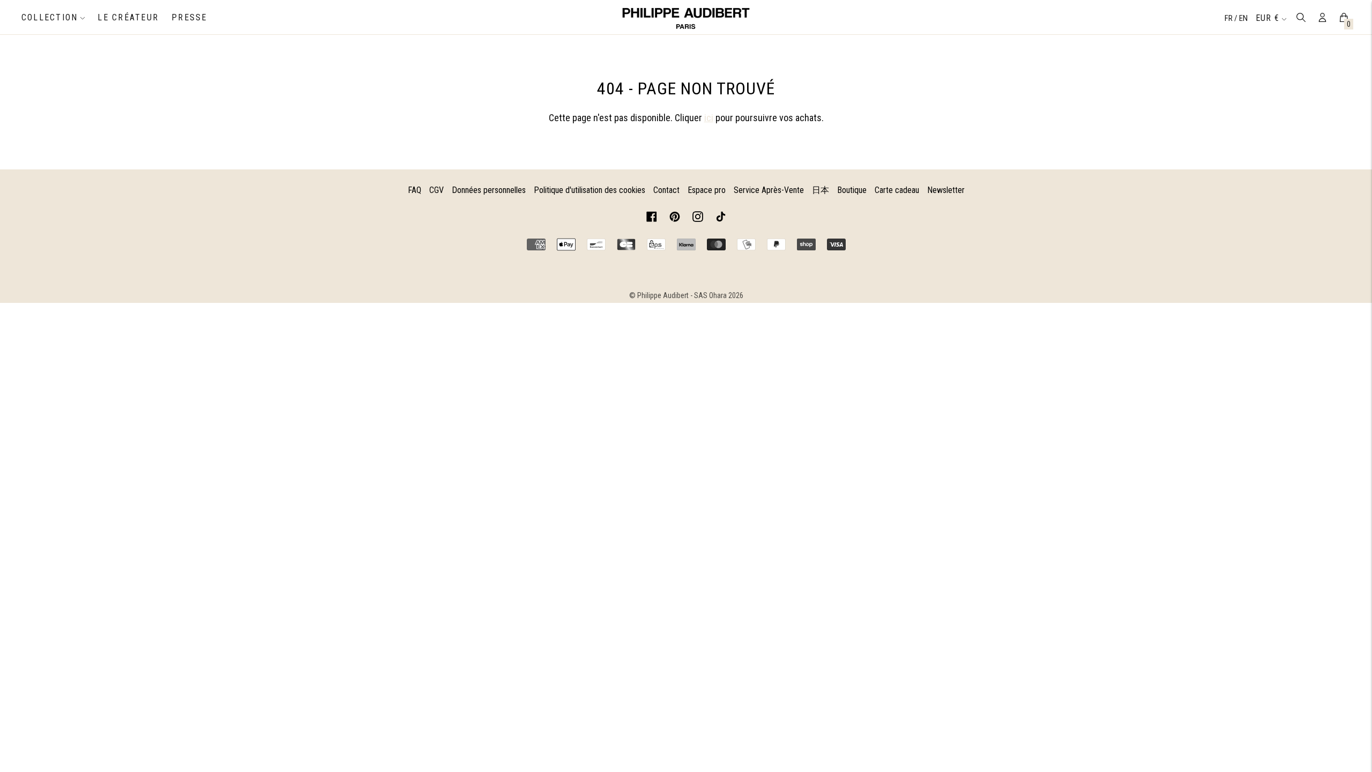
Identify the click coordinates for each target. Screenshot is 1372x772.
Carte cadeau (897, 190)
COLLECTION (49, 17)
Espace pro (707, 190)
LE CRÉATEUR (128, 17)
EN (1243, 18)
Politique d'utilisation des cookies (589, 190)
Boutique (852, 190)
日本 (820, 190)
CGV (436, 190)
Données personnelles (489, 190)
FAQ (414, 190)
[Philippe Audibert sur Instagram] (697, 218)
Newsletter (946, 190)
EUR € (1267, 18)
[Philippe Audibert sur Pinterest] (674, 218)
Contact (666, 190)
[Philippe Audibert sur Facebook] (651, 218)
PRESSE (189, 17)
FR (1229, 18)
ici (708, 117)
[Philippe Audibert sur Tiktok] (720, 218)
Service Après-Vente (769, 190)
